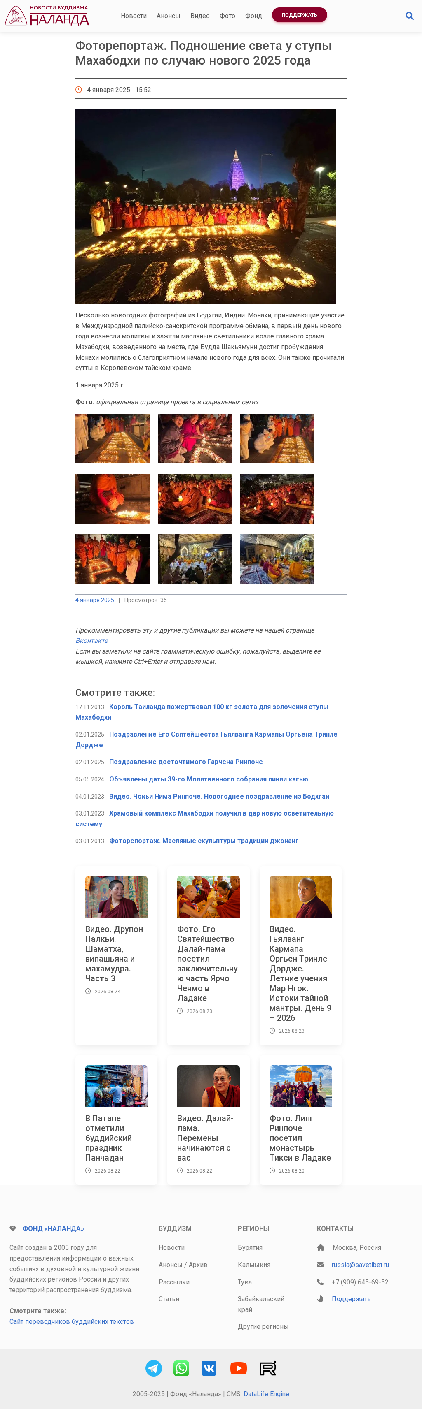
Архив (198, 1265)
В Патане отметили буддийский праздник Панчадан (108, 1138)
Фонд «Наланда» (53, 1229)
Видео (200, 16)
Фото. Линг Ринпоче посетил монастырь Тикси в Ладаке (300, 1138)
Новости (134, 16)
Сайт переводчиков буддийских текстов (71, 1322)
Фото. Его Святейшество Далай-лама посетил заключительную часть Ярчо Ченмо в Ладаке (207, 963)
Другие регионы (263, 1326)
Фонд (253, 16)
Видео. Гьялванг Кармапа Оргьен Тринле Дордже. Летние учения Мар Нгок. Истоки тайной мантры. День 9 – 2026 (300, 973)
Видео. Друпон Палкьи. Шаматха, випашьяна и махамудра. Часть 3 (114, 953)
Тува (245, 1282)
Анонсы (169, 16)
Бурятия (250, 1247)
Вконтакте (91, 640)
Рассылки (174, 1282)
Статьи (169, 1299)
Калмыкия (254, 1265)
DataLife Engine (266, 1394)
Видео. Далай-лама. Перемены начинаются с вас (205, 1138)
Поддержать (299, 15)
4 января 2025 (94, 600)
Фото (227, 16)
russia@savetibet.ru (360, 1265)
